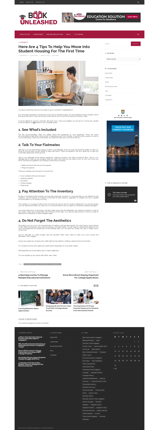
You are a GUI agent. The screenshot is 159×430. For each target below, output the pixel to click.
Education (25, 34)
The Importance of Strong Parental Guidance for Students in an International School (85, 308)
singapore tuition (101, 407)
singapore (85, 404)
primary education (88, 390)
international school (88, 366)
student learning (102, 410)
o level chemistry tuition (98, 381)
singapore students (88, 407)
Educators (103, 352)
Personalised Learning (89, 384)
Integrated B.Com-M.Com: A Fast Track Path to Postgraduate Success (58, 308)
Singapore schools (96, 404)
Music (107, 82)
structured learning (88, 410)
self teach (98, 402)
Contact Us (40, 2)
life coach (86, 381)
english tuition (87, 355)
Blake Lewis (34, 55)
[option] (31, 300)
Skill (68, 34)
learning (102, 378)
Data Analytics (96, 349)
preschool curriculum (89, 387)
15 (135, 351)
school (84, 393)
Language (85, 372)
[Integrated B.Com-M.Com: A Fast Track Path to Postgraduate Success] (58, 296)
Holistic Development (89, 364)
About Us (29, 2)
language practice (88, 375)
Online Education (55, 34)
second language (88, 402)
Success (97, 413)
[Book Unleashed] (37, 17)
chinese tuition (87, 346)
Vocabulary (86, 419)
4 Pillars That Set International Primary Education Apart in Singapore (30, 338)
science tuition (93, 393)
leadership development (90, 378)
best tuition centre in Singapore (92, 337)
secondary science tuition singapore (93, 399)
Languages (38, 34)
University (24, 42)
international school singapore (91, 369)
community (86, 349)
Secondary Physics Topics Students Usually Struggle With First (32, 358)
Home (22, 2)
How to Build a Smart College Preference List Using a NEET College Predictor (29, 352)
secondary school (88, 396)
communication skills (100, 346)
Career (98, 340)
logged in (31, 323)
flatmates (29, 264)
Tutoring (78, 34)
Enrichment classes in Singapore (92, 358)
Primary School (100, 390)
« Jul (115, 368)
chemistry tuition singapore (91, 343)
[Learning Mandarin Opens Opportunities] (31, 297)
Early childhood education (90, 352)
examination (86, 361)
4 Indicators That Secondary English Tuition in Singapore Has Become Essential (30, 364)
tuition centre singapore (90, 416)
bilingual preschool (88, 340)
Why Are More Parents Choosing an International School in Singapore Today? (31, 345)
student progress (88, 413)
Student (45, 264)
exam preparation (97, 361)
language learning (96, 372)
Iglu (37, 264)
